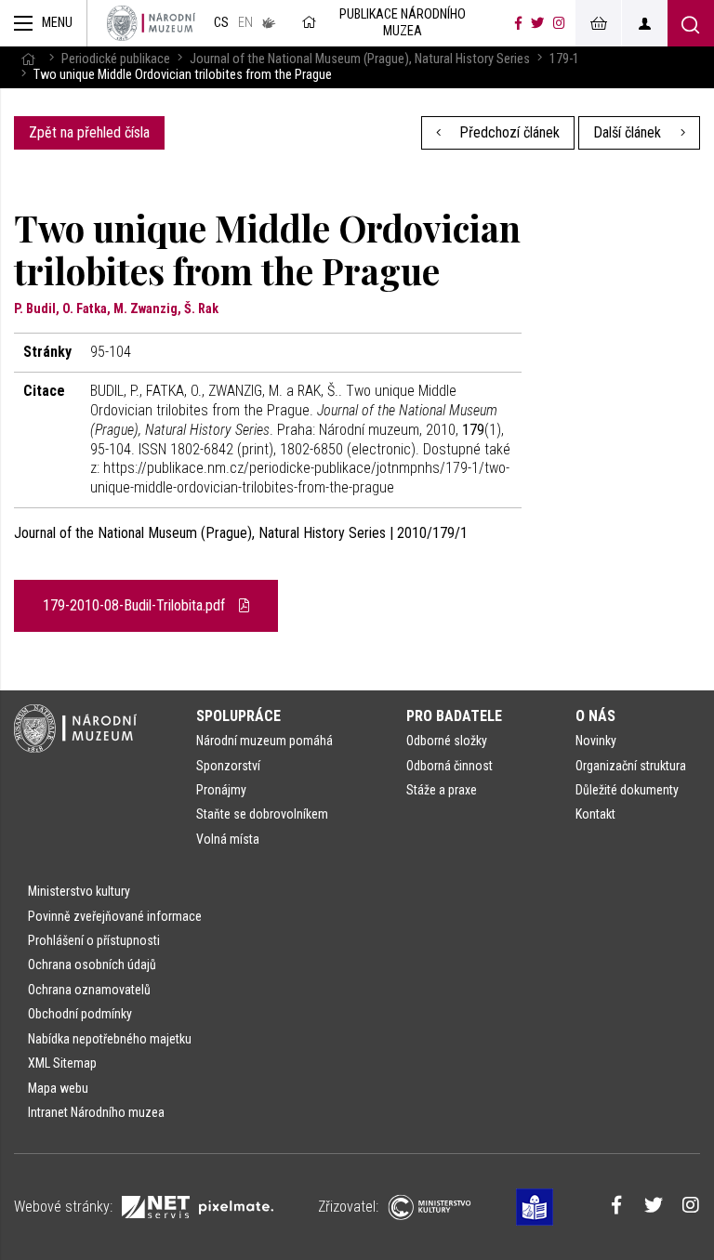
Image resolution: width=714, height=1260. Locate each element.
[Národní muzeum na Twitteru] (537, 23)
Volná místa (227, 839)
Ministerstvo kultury (79, 891)
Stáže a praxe (441, 789)
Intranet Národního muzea (96, 1112)
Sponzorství (228, 765)
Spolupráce (238, 716)
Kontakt (595, 814)
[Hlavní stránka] (28, 59)
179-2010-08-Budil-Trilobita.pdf (136, 605)
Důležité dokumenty (627, 789)
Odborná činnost (449, 765)
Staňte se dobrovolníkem (262, 814)
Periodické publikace (115, 59)
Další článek (629, 132)
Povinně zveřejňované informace (115, 916)
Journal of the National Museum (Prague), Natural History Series (360, 59)
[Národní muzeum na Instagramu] (559, 23)
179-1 (564, 59)
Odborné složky (446, 740)
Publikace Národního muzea (402, 23)
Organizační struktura (630, 765)
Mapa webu (58, 1088)
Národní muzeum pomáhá (264, 740)
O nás (595, 716)
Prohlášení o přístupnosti (94, 940)
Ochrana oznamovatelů (89, 989)
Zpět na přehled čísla (89, 132)
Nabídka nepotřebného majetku (110, 1038)
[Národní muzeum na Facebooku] (518, 23)
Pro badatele (454, 716)
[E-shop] (598, 23)
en (245, 23)
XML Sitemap (62, 1063)
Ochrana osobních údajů (92, 964)
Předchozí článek (508, 132)
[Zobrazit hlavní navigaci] (43, 23)
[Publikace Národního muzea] (151, 23)
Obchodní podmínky (80, 1013)
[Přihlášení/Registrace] (644, 23)
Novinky (595, 740)
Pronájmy (221, 789)
